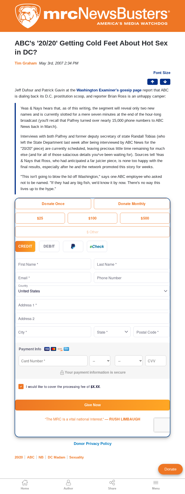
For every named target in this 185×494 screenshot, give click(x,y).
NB (41, 457)
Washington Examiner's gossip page (108, 90)
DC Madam (56, 457)
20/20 (19, 457)
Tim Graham (26, 63)
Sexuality (76, 457)
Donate (170, 469)
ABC (31, 457)
